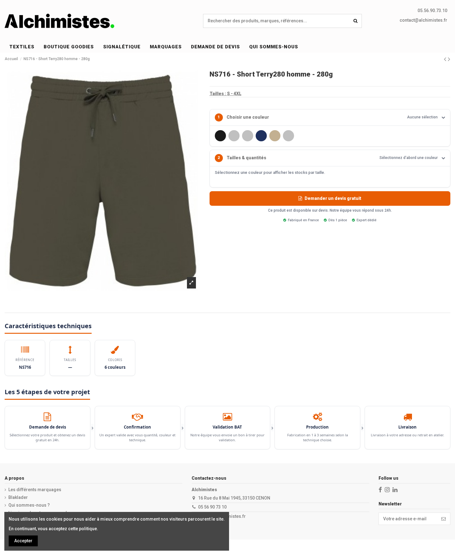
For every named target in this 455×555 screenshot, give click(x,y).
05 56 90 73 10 (212, 506)
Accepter (23, 540)
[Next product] (449, 59)
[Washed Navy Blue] (261, 135)
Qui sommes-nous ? (29, 505)
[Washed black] (220, 135)
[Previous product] (446, 59)
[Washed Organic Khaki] (274, 135)
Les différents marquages (34, 489)
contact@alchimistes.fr (423, 20)
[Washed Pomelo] (288, 135)
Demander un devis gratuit (333, 198)
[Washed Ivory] (234, 135)
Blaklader (18, 497)
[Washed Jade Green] (247, 135)
